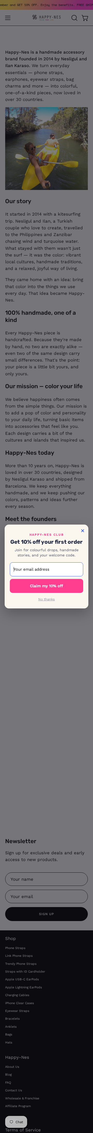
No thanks (46, 599)
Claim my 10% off (46, 586)
